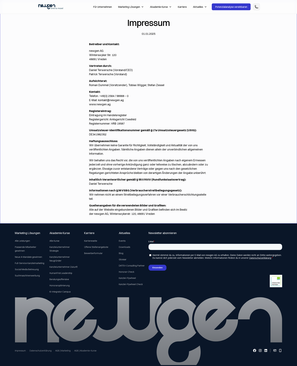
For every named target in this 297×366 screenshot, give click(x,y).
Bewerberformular (93, 253)
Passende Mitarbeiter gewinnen (25, 249)
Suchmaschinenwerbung (27, 275)
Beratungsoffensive (59, 279)
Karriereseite (90, 240)
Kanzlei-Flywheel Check (131, 284)
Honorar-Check (126, 271)
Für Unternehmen (102, 6)
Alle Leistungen (22, 240)
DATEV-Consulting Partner (132, 265)
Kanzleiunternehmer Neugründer (60, 259)
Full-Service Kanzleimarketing (29, 263)
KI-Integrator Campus (60, 291)
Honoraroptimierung (60, 285)
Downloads (124, 247)
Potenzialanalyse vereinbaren (231, 6)
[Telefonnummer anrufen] (256, 6)
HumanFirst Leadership (61, 273)
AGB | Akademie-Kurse (85, 350)
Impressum (20, 350)
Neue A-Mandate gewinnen (28, 257)
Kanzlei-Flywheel (127, 278)
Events (122, 240)
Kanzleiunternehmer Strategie (60, 249)
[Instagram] (260, 350)
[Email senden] (275, 350)
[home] (50, 7)
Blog (121, 253)
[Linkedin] (266, 350)
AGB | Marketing (63, 350)
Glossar (122, 259)
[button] (131, 7)
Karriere (182, 6)
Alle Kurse (54, 240)
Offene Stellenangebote (96, 247)
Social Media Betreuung (27, 269)
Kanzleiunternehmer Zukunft (63, 267)
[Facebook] (254, 350)
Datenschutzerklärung (41, 350)
